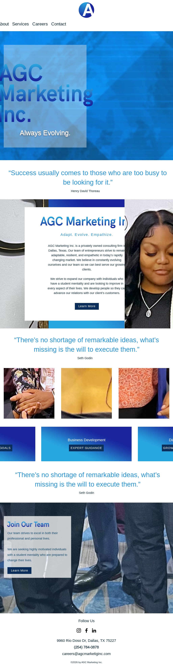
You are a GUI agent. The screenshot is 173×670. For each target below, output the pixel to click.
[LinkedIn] (94, 630)
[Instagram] (79, 630)
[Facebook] (86, 630)
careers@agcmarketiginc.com (86, 654)
